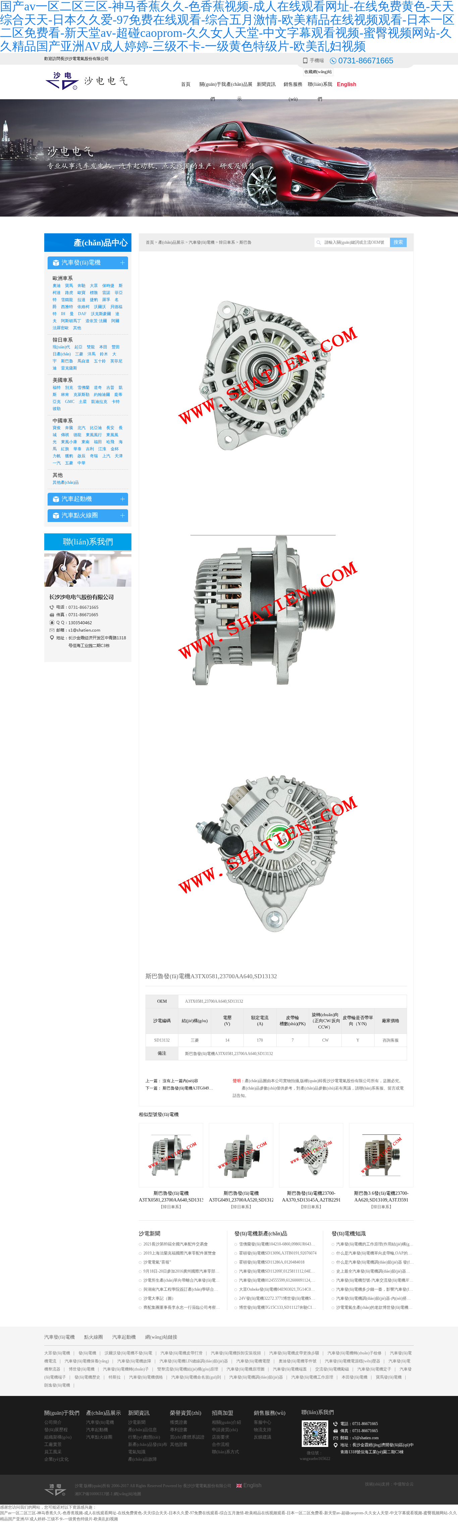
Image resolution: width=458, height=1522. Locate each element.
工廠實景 (53, 1444)
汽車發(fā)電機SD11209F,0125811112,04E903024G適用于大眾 (278, 1271)
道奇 (98, 387)
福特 (57, 387)
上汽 (106, 456)
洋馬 (92, 354)
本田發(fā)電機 (354, 1377)
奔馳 (81, 285)
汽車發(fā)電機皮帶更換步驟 (294, 1353)
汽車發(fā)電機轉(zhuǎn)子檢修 (355, 1353)
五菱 (69, 463)
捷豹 (94, 299)
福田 (98, 442)
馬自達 (83, 361)
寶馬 (69, 285)
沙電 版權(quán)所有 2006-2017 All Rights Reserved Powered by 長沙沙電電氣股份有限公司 (153, 1485)
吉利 (90, 449)
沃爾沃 (100, 306)
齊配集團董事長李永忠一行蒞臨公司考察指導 (182, 1307)
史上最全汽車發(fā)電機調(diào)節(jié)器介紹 (375, 1271)
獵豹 (69, 456)
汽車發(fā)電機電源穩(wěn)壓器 (352, 1361)
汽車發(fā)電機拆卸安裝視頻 (236, 1353)
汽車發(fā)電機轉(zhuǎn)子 (126, 1369)
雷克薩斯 (69, 368)
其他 (77, 328)
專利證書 (178, 1429)
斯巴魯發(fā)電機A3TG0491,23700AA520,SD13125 (206, 1088)
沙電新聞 (137, 1422)
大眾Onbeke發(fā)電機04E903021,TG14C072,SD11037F (278, 1289)
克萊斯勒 (81, 394)
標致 (94, 292)
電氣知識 (137, 1451)
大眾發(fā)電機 (57, 1353)
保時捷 (108, 285)
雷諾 (106, 292)
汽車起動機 (124, 1337)
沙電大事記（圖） (160, 1298)
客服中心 (262, 1422)
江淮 (102, 449)
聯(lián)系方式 (225, 1451)
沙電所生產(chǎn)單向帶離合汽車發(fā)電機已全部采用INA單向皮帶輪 (182, 1280)
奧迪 (57, 285)
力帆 (57, 456)
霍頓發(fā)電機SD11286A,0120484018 (271, 1262)
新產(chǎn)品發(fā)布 (147, 1444)
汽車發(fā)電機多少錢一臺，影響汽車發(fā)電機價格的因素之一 (375, 1289)
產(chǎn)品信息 (142, 1429)
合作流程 (220, 1444)
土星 (83, 401)
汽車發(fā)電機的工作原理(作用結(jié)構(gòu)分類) (375, 1244)
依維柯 (83, 306)
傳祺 (65, 434)
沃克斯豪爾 (101, 313)
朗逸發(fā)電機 (57, 1385)
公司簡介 (53, 1422)
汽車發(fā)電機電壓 (253, 1361)
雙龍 (91, 347)
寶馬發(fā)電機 (389, 1377)
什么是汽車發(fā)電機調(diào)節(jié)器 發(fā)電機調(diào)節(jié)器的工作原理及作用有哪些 (375, 1262)
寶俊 (57, 427)
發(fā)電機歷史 (87, 1377)
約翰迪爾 (102, 394)
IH (63, 313)
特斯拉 (115, 1377)
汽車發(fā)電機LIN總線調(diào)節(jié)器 (194, 1361)
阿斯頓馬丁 (71, 320)
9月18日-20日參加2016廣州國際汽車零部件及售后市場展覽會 (182, 1271)
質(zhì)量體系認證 (187, 1437)
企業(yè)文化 (56, 1459)
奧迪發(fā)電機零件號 (298, 1361)
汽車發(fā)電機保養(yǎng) (87, 1361)
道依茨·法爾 (96, 320)
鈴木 (104, 354)
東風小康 (69, 442)
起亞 (78, 347)
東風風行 (94, 434)
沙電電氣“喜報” (157, 1262)
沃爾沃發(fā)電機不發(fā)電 (128, 1353)
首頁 (185, 84)
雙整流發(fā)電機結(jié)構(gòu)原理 (187, 1369)
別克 (69, 387)
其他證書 (178, 1444)
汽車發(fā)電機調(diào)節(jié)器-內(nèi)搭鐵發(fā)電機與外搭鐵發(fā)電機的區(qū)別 (375, 1298)
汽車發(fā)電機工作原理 (312, 1377)
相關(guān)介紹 (226, 1422)
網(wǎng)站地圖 (127, 1493)
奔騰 (69, 427)
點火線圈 (93, 1337)
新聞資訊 (266, 84)
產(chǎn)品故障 (142, 1459)
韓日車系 (227, 242)
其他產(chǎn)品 (66, 482)
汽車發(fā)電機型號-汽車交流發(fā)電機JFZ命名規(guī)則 (375, 1280)
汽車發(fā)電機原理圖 (246, 1369)
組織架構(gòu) (57, 1437)
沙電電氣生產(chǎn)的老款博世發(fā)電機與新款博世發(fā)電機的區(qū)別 (375, 1307)
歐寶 (81, 292)
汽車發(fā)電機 (202, 242)
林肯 (65, 394)
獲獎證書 (178, 1422)
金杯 (115, 449)
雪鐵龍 (67, 299)
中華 (81, 463)
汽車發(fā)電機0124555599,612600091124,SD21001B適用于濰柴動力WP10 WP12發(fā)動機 (278, 1280)
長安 (110, 427)
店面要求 (220, 1437)
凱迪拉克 (99, 401)
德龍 (77, 434)
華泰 (77, 449)
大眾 (94, 285)
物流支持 (262, 1429)
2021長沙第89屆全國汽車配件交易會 (176, 1244)
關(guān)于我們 (212, 87)
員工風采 (53, 1451)
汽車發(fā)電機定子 (374, 1369)
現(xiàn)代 (61, 347)
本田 (103, 347)
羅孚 (106, 299)
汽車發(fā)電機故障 (134, 1361)
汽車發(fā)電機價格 (146, 1377)
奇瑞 (94, 456)
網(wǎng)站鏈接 (161, 1337)
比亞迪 (96, 427)
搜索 (398, 242)
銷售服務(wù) (293, 87)
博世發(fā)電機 (82, 1369)
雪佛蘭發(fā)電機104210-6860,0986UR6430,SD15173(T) (278, 1244)
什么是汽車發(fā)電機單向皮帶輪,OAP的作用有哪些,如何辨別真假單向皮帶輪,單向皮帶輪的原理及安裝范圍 (375, 1253)
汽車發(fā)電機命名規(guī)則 (196, 1377)
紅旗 (65, 449)
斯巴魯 (67, 361)
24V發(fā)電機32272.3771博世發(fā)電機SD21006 (278, 1298)
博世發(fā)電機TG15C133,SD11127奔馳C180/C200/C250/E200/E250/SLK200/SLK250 (278, 1307)
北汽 (81, 427)
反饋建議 (262, 1437)
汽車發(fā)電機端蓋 (290, 1369)
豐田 (116, 347)
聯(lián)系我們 (320, 87)
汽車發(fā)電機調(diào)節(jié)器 (256, 1377)
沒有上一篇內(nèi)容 (180, 1080)
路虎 (69, 292)
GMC (69, 401)
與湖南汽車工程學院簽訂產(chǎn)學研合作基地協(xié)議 (182, 1289)
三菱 (79, 354)
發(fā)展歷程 (56, 1429)
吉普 (110, 387)
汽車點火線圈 (99, 1437)
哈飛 (110, 442)
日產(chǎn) (62, 354)
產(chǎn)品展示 (239, 87)
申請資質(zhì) (225, 1429)
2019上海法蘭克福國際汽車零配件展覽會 (180, 1253)
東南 (85, 442)
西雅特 (67, 306)
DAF (82, 313)
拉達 (81, 299)
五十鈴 (100, 361)
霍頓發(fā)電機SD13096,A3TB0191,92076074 (278, 1253)
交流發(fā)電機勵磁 (332, 1369)
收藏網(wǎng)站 (318, 71)
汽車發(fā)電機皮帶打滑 (182, 1353)
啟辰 (81, 456)
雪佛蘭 (83, 387)
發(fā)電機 (87, 1353)
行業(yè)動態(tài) (144, 1437)
